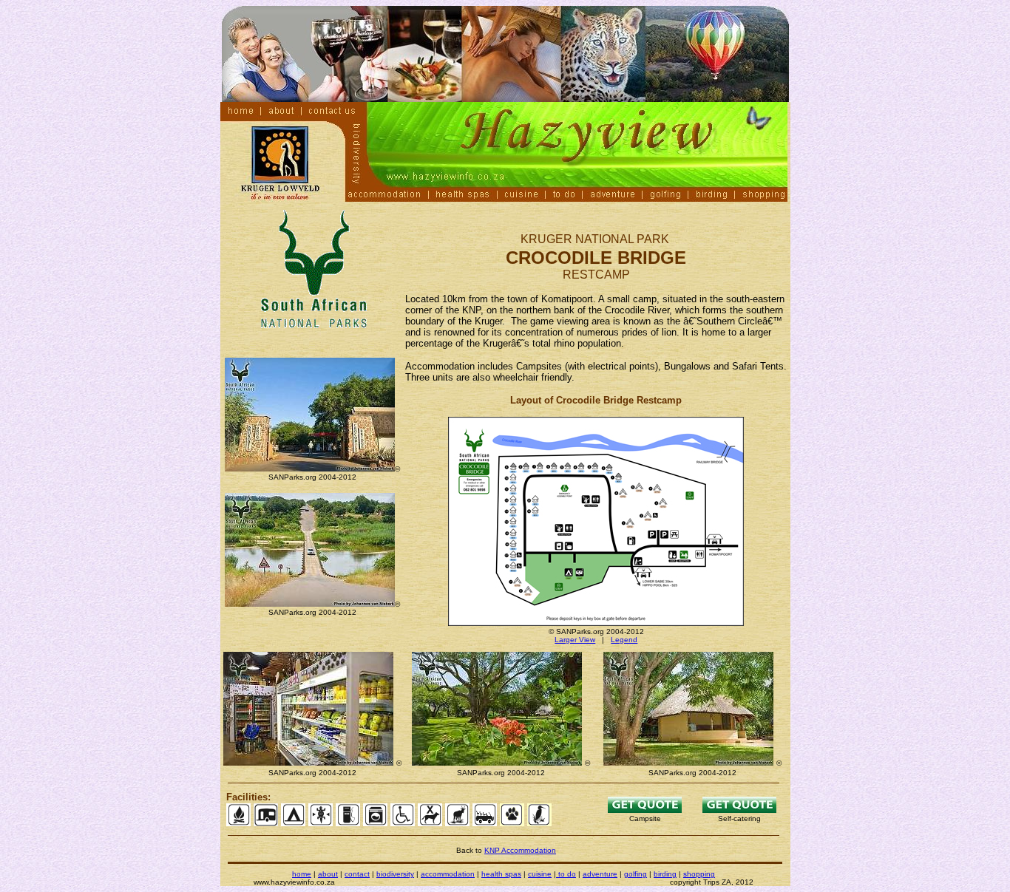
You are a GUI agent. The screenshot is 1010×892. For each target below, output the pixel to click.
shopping (699, 874)
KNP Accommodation (520, 850)
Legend (624, 640)
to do (566, 874)
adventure (600, 874)
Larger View (575, 640)
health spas (501, 874)
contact (357, 874)
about (328, 874)
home (301, 874)
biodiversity (395, 874)
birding (665, 874)
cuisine (540, 874)
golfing (635, 874)
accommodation (448, 874)
